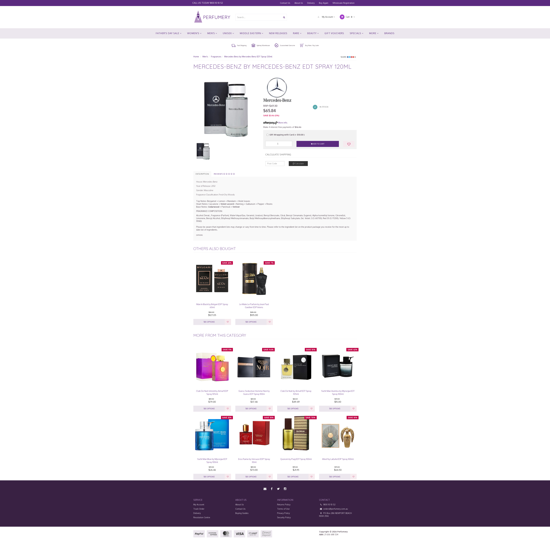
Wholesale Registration (343, 3)
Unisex (227, 33)
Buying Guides (242, 513)
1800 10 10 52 (216, 2)
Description (202, 174)
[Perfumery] (212, 17)
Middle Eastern (251, 33)
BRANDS (389, 33)
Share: (344, 57)
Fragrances (216, 56)
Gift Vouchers (334, 33)
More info (282, 122)
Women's (193, 33)
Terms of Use (283, 509)
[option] (226, 108)
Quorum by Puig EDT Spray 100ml (296, 459)
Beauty (312, 33)
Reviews (218, 174)
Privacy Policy (283, 513)
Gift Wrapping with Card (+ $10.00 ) (287, 134)
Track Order (198, 509)
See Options (209, 322)
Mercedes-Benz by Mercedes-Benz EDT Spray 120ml (248, 56)
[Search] (284, 17)
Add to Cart (318, 144)
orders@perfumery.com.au (335, 509)
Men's (211, 33)
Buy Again (323, 3)
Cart (348, 17)
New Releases (278, 33)
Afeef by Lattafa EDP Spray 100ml (338, 459)
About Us (298, 3)
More (373, 33)
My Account (327, 17)
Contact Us (285, 3)
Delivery (311, 3)
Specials (356, 33)
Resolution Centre (201, 517)
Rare (296, 33)
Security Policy (284, 517)
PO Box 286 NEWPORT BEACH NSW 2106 (335, 514)
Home (196, 56)
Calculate (299, 163)
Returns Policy (283, 504)
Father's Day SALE (168, 33)
